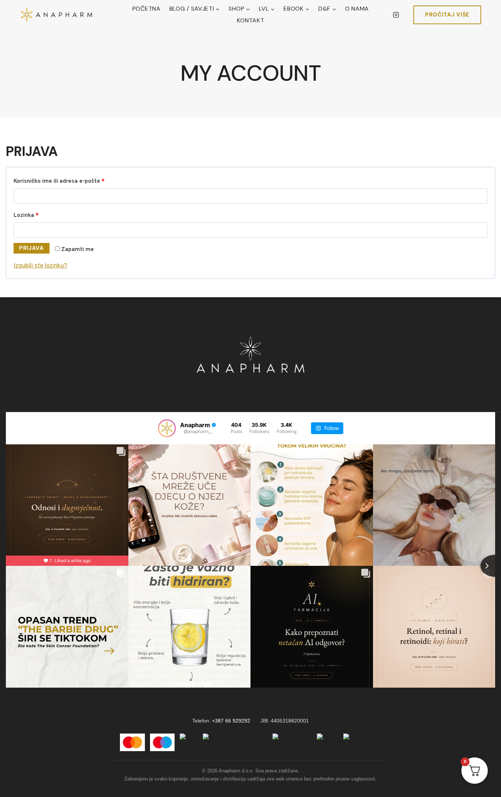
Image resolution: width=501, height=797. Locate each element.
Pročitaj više (447, 14)
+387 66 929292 (231, 721)
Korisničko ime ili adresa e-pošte (72, 181)
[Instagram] (396, 14)
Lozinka (39, 215)
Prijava (31, 248)
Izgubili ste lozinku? (40, 266)
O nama (357, 8)
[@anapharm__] (167, 428)
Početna (146, 8)
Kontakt (250, 20)
